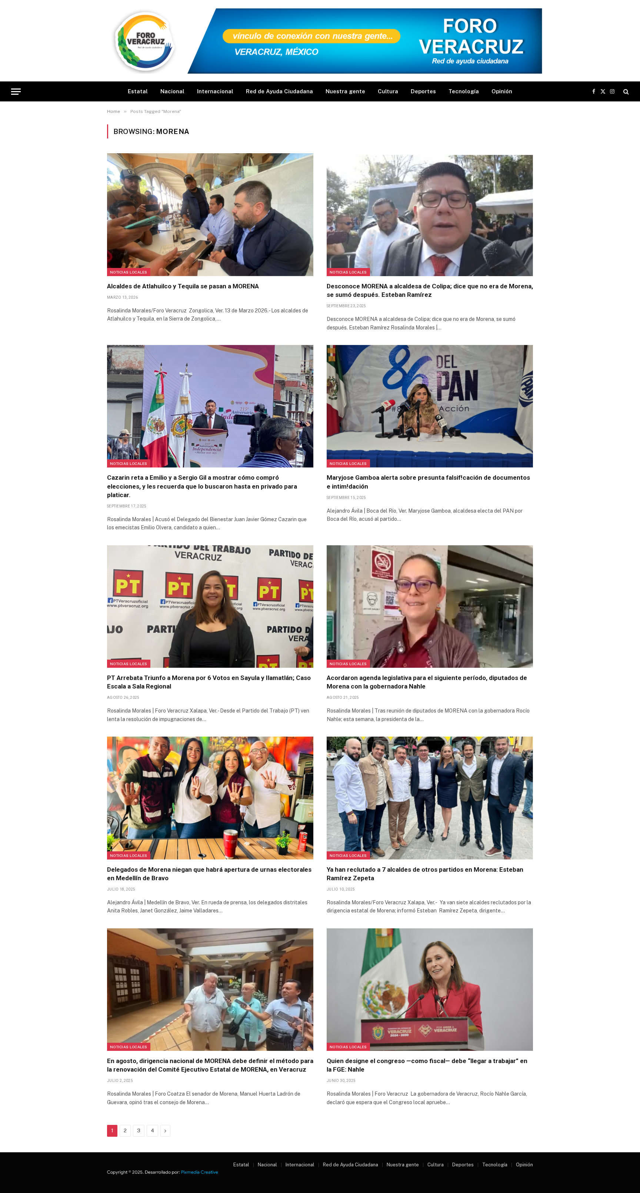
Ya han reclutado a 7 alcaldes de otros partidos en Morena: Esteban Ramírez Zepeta (425, 874)
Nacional (172, 91)
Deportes (423, 91)
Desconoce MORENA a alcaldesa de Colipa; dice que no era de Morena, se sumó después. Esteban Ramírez (430, 290)
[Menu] (16, 91)
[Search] (625, 91)
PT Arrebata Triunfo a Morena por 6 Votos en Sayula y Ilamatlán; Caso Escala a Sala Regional (209, 682)
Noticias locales (128, 272)
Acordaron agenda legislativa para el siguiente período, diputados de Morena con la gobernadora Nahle (427, 682)
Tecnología (464, 91)
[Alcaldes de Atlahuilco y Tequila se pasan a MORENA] (210, 214)
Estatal (138, 91)
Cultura (388, 91)
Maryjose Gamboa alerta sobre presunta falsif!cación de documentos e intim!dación (428, 482)
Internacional (215, 91)
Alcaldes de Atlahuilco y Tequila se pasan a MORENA (183, 286)
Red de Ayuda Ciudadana (279, 91)
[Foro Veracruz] (320, 40)
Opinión (501, 91)
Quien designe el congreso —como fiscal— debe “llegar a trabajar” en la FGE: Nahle (427, 1065)
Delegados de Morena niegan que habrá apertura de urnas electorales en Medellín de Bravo (209, 874)
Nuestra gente (345, 91)
